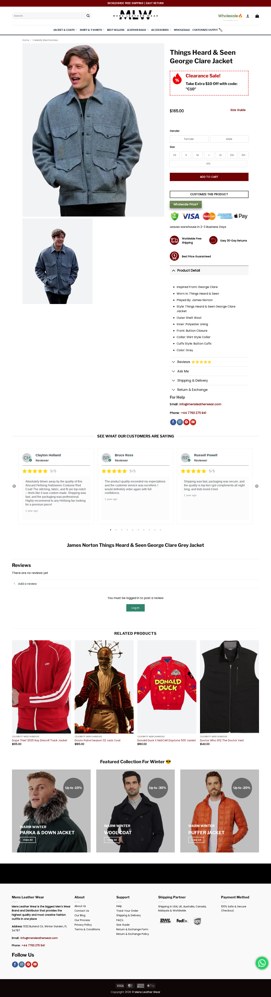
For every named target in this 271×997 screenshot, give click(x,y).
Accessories (160, 29)
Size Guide (238, 110)
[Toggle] (173, 270)
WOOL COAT (118, 832)
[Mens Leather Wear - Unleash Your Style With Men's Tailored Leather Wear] (135, 16)
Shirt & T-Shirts (91, 29)
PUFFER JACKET (206, 832)
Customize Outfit (205, 29)
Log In (135, 608)
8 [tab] (149, 530)
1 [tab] (111, 530)
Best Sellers (115, 29)
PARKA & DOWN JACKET (47, 832)
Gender (175, 131)
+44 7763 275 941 (193, 413)
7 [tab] (144, 530)
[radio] (189, 139)
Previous (14, 486)
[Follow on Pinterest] (186, 422)
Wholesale (182, 29)
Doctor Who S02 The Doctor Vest (222, 740)
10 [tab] (161, 530)
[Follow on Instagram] (180, 422)
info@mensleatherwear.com (200, 404)
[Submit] (88, 16)
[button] (248, 16)
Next (257, 486)
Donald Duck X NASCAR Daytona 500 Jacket (166, 740)
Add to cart (209, 177)
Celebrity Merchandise (45, 40)
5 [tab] (133, 530)
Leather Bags (136, 29)
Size (172, 147)
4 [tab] (127, 530)
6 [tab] (138, 530)
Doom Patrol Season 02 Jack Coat (98, 740)
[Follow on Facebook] (173, 422)
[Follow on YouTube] (193, 422)
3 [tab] (122, 530)
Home (25, 40)
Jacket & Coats (64, 29)
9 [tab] (155, 530)
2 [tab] (116, 530)
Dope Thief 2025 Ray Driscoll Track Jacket (39, 740)
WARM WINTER (33, 827)
